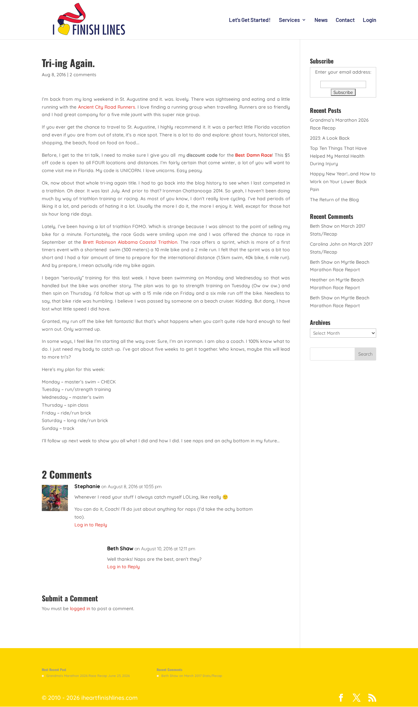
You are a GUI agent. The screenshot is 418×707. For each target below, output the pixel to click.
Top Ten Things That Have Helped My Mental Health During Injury (338, 156)
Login (369, 20)
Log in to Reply (90, 525)
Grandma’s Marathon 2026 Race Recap (76, 676)
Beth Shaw (120, 548)
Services (289, 20)
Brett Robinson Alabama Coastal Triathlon (130, 242)
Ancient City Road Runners (107, 107)
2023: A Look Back (330, 138)
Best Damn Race (253, 155)
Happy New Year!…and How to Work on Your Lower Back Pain (343, 181)
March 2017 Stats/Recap (203, 676)
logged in (80, 608)
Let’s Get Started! (250, 20)
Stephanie (87, 486)
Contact (345, 20)
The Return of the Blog (334, 200)
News (321, 20)
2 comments (83, 75)
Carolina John (325, 244)
